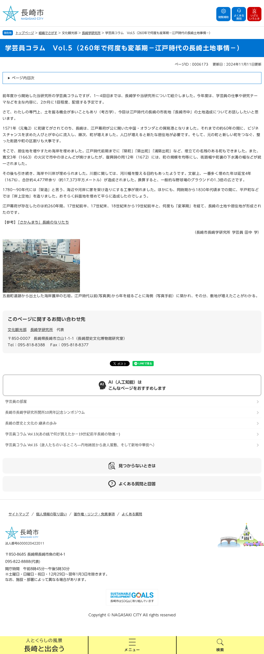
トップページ (24, 32)
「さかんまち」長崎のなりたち (43, 222)
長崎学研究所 (91, 32)
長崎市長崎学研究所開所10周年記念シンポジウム (45, 412)
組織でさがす (48, 32)
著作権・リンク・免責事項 (94, 514)
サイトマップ (19, 514)
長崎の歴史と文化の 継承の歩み (31, 423)
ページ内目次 (23, 78)
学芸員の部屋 (16, 401)
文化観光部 (17, 330)
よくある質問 (132, 514)
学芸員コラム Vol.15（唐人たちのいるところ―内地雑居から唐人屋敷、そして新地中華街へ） (80, 445)
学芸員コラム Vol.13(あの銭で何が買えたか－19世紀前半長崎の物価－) (62, 434)
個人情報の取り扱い (51, 514)
